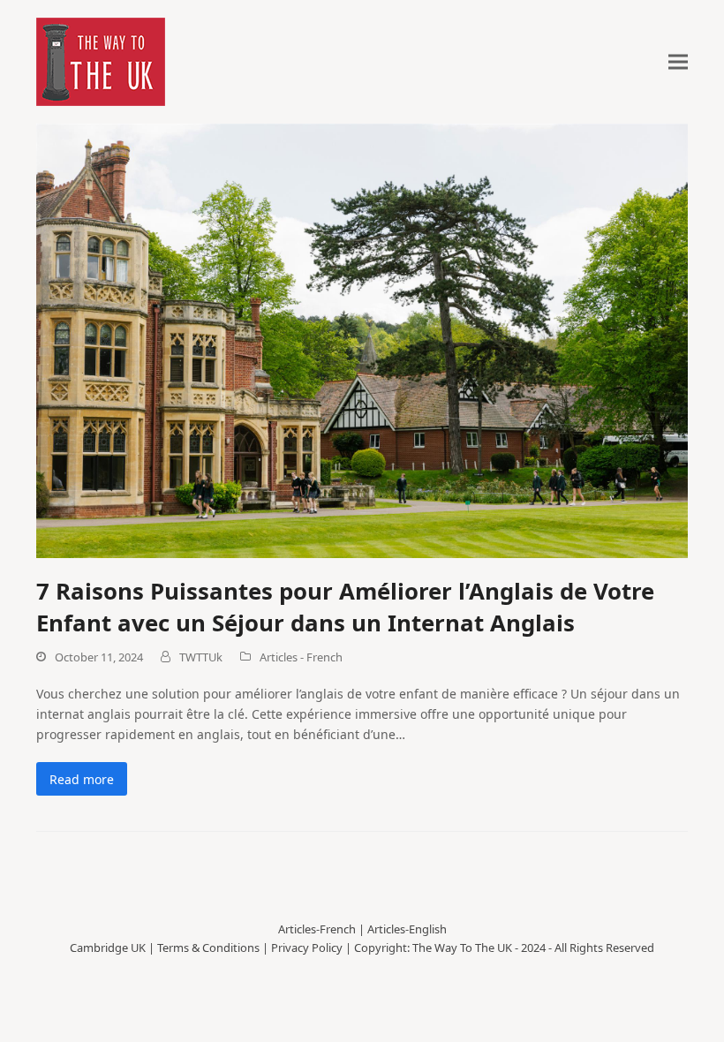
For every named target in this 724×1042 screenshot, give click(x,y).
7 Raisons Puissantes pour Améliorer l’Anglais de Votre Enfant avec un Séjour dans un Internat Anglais (345, 606)
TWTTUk (200, 657)
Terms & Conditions (208, 947)
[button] (678, 62)
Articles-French (317, 929)
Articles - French (301, 657)
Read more (81, 779)
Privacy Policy (307, 947)
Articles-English (407, 929)
